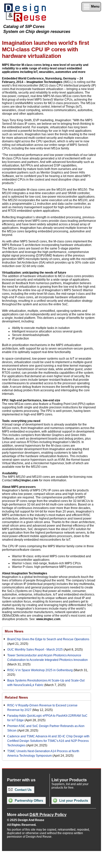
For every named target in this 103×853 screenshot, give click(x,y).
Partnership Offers (28, 800)
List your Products (73, 800)
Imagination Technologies (44, 82)
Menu (95, 6)
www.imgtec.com (48, 619)
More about (36, 815)
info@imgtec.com (25, 480)
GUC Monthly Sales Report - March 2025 (35, 649)
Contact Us (23, 790)
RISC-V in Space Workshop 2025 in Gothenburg (40, 670)
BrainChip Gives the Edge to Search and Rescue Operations (48, 639)
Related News (16, 697)
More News (14, 631)
